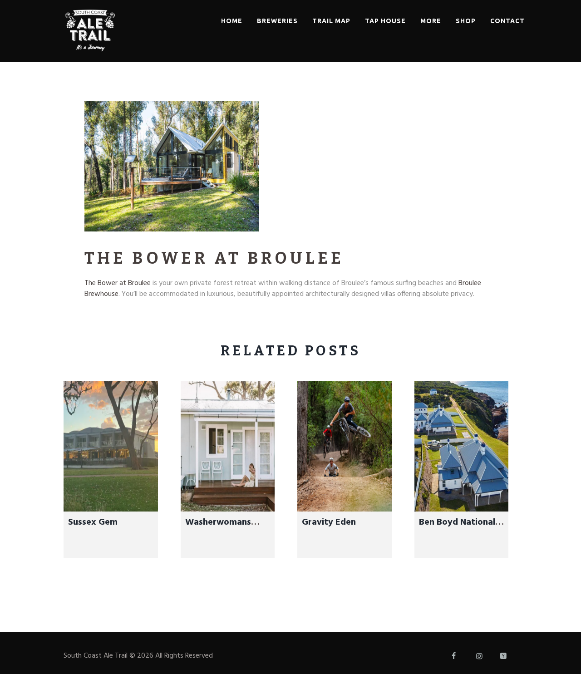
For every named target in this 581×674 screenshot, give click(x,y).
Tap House (385, 21)
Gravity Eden (329, 522)
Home (231, 21)
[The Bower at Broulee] (171, 166)
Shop (466, 21)
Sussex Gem (93, 522)
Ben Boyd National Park (457, 529)
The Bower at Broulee (117, 283)
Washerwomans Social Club (218, 529)
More (430, 21)
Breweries (277, 21)
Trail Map (331, 21)
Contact (507, 21)
